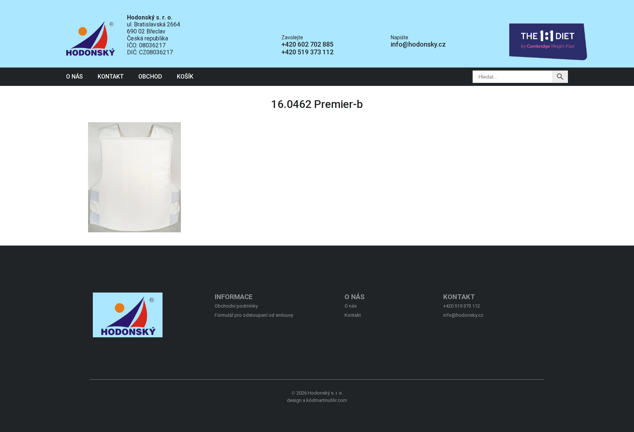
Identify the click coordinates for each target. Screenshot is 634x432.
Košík (185, 76)
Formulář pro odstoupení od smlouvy (254, 315)
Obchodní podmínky (236, 306)
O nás (74, 76)
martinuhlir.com (331, 400)
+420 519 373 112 (307, 52)
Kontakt (111, 76)
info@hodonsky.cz (418, 44)
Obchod (150, 76)
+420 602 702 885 (307, 44)
